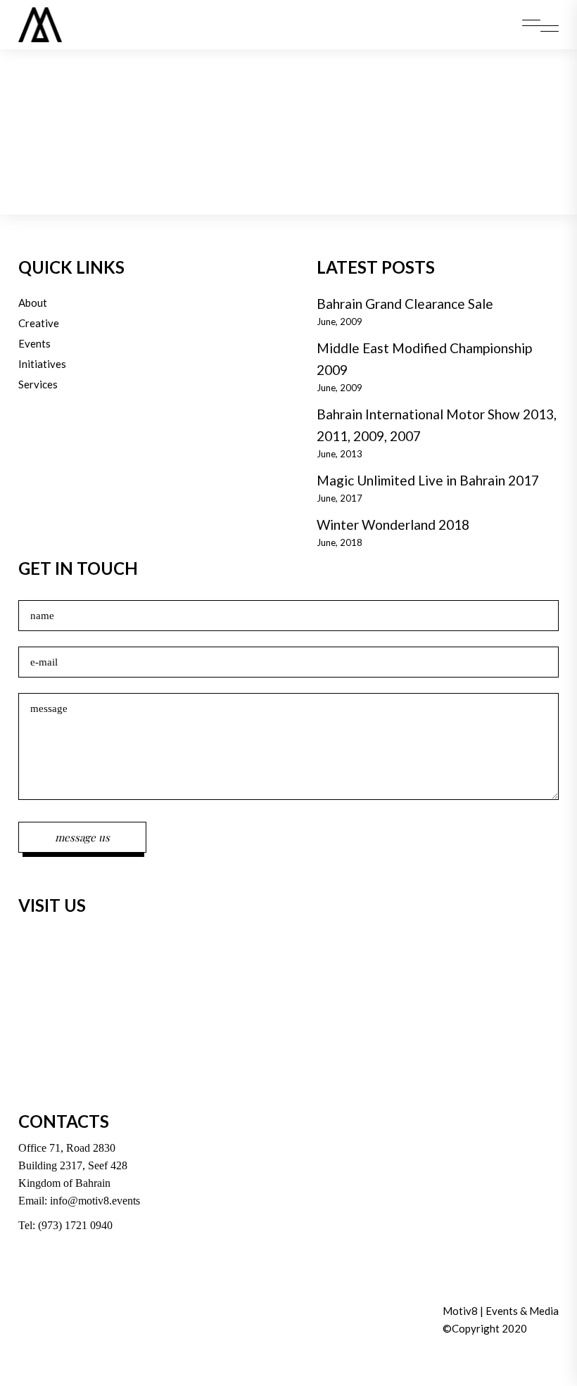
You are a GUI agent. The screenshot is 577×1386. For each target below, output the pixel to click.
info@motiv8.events (95, 1201)
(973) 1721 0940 (75, 1225)
